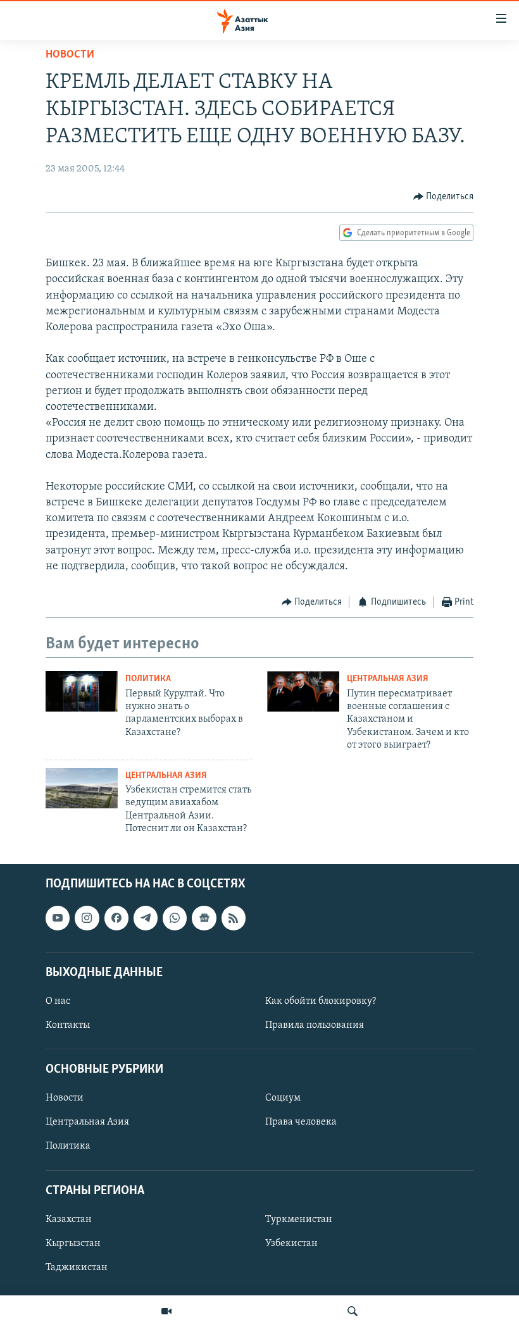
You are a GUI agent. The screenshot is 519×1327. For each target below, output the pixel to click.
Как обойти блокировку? (320, 1001)
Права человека (301, 1123)
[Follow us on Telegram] (146, 918)
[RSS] (234, 918)
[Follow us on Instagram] (87, 918)
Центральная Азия (387, 679)
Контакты (68, 1025)
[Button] (443, 196)
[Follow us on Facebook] (116, 918)
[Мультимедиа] (166, 1311)
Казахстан (69, 1219)
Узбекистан (291, 1243)
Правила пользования (314, 1025)
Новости (70, 55)
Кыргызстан (73, 1243)
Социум (283, 1099)
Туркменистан (298, 1219)
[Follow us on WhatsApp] (175, 918)
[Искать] (353, 1311)
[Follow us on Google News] (204, 918)
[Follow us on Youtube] (58, 918)
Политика (148, 679)
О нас (58, 1001)
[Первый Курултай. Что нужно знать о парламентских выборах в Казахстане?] (82, 691)
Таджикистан (77, 1267)
